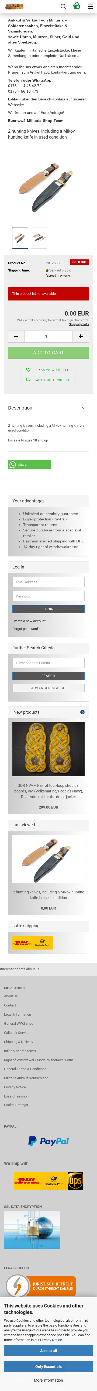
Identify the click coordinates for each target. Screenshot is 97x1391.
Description (20, 408)
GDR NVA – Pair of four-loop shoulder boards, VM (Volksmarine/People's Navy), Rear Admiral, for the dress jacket (48, 791)
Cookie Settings (16, 1105)
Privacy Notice (51, 1340)
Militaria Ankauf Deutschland (26, 1078)
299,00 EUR (48, 807)
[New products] (82, 712)
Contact (10, 1005)
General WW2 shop (18, 1023)
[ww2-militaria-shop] (12, 6)
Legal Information (17, 1014)
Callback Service (16, 1033)
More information (48, 1380)
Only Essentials (48, 1366)
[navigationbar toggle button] (90, 6)
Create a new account (29, 621)
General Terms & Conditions (25, 1069)
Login (48, 609)
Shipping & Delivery (18, 1042)
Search (48, 676)
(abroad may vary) (58, 275)
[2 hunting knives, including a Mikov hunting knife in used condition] (48, 185)
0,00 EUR (48, 908)
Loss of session (16, 1096)
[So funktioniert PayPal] (48, 1140)
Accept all (48, 1351)
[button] (16, 337)
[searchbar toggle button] (63, 6)
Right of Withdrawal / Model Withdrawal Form (38, 1060)
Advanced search (48, 688)
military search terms (20, 1051)
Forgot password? (26, 629)
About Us (11, 996)
